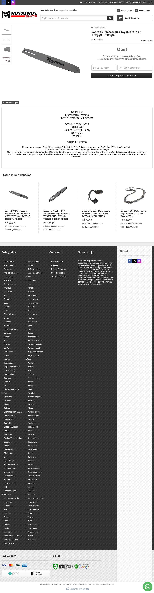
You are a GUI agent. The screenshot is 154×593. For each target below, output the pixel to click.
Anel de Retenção (11, 273)
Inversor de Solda (11, 540)
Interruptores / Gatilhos (13, 536)
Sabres (102, 27)
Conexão (7, 423)
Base (6, 303)
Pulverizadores (34, 416)
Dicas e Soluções (58, 269)
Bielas (6, 318)
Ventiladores (33, 525)
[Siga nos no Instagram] (13, 2)
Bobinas (7, 322)
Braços (7, 337)
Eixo (6, 457)
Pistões (31, 374)
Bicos (6, 310)
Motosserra (32, 322)
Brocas (7, 344)
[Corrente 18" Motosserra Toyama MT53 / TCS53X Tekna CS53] (134, 206)
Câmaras (7, 359)
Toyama (149, 40)
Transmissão (33, 502)
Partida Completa (35, 344)
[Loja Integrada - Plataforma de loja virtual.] (77, 589)
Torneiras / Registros (36, 498)
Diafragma (8, 442)
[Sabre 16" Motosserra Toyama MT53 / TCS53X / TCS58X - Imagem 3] (6, 49)
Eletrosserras (9, 468)
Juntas (30, 265)
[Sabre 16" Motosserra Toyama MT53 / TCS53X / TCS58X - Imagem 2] (6, 40)
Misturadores (33, 303)
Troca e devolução (58, 277)
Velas (30, 521)
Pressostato (32, 404)
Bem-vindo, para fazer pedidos (58, 10)
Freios (6, 517)
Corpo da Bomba (11, 427)
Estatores (8, 502)
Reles (30, 431)
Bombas (7, 333)
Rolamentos (32, 457)
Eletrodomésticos (11, 464)
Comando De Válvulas (13, 412)
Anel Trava (8, 280)
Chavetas (8, 397)
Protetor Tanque (34, 412)
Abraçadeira (9, 262)
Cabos (6, 356)
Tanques (31, 491)
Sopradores (32, 479)
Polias (30, 389)
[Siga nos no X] (8, 2)
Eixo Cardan (9, 461)
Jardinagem (9, 543)
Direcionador (9, 449)
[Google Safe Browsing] (81, 566)
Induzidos (8, 532)
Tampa (30, 487)
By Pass (7, 348)
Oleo (29, 329)
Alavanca (7, 269)
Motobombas (33, 314)
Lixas (30, 284)
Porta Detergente (35, 397)
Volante (31, 536)
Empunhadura (10, 476)
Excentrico (8, 506)
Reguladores (33, 427)
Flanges (7, 513)
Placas (30, 382)
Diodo (6, 446)
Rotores (31, 461)
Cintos (6, 404)
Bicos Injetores (10, 314)
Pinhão (30, 367)
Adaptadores (9, 265)
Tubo (30, 513)
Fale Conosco (89, 2)
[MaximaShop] (19, 14)
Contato (54, 265)
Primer (30, 408)
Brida (6, 340)
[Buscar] (110, 18)
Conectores (8, 419)
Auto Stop (8, 292)
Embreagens (9, 472)
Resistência (32, 442)
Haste (6, 528)
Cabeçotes (8, 352)
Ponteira (31, 393)
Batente (7, 307)
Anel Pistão (8, 277)
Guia (6, 521)
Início (96, 27)
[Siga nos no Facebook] (4, 2)
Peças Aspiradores (35, 352)
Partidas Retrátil (34, 348)
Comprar (20, 220)
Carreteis (7, 382)
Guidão (7, 525)
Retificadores (33, 449)
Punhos (31, 419)
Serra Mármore (34, 476)
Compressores (10, 416)
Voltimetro (32, 540)
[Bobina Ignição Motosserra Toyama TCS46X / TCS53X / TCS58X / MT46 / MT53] (96, 206)
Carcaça (7, 378)
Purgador (31, 423)
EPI (5, 487)
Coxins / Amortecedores (13, 438)
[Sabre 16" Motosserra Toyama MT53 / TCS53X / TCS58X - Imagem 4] (6, 59)
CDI (5, 386)
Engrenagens (9, 483)
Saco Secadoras (34, 468)
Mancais (31, 288)
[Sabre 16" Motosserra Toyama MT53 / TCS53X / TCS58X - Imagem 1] (6, 30)
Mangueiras (32, 295)
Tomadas (31, 495)
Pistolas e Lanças (35, 378)
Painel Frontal (33, 337)
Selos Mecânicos (35, 472)
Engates (7, 479)
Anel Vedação (9, 284)
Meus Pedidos (127, 10)
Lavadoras (32, 280)
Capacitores (9, 363)
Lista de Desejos (11, 103)
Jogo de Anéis (33, 262)
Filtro (6, 510)
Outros (30, 333)
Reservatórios (33, 438)
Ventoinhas (32, 528)
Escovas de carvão (11, 498)
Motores (31, 318)
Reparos (31, 434)
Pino (29, 371)
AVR (5, 295)
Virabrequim (33, 532)
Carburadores (9, 374)
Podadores (32, 386)
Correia (7, 431)
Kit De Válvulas (34, 269)
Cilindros (7, 401)
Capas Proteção (10, 371)
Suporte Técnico (58, 273)
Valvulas (31, 517)
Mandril (31, 292)
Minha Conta (144, 10)
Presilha (31, 401)
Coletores (8, 408)
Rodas (30, 453)
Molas (30, 310)
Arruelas (7, 288)
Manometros (33, 299)
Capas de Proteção (12, 367)
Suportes (31, 483)
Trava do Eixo (33, 506)
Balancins (8, 299)
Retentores (32, 446)
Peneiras (31, 363)
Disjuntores (8, 453)
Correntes (8, 434)
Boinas (7, 325)
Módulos (31, 307)
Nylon (30, 325)
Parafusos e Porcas (35, 340)
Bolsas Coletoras (11, 329)
